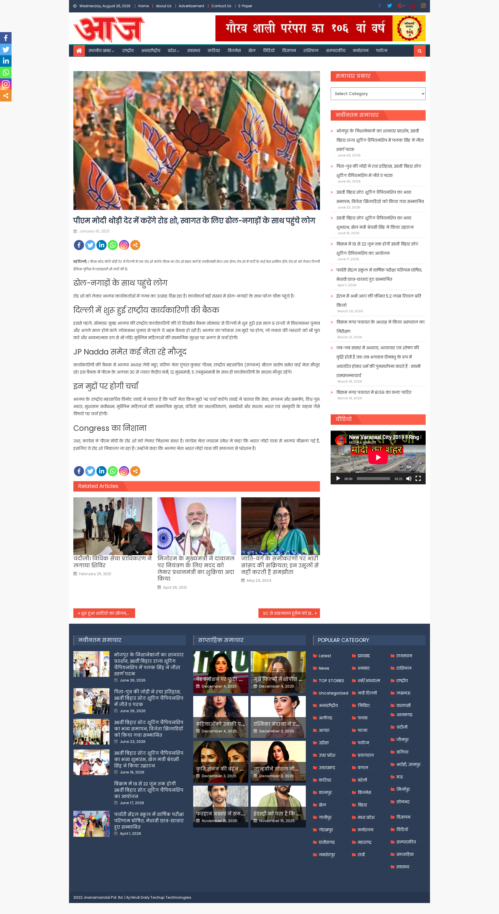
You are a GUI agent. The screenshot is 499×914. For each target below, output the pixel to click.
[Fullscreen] (418, 478)
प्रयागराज (366, 755)
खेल (252, 50)
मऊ (399, 777)
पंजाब (362, 718)
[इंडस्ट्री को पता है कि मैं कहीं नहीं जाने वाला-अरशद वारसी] (278, 803)
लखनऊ (403, 693)
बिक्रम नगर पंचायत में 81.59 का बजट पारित (373, 392)
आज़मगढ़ (404, 715)
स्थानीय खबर (100, 50)
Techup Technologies (170, 897)
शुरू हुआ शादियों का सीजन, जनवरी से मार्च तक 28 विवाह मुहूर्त (108, 613)
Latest (325, 656)
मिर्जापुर (403, 789)
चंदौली (401, 727)
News (324, 668)
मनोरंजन (360, 50)
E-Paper (245, 5)
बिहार (362, 805)
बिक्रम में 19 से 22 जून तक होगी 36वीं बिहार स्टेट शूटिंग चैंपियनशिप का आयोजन (377, 248)
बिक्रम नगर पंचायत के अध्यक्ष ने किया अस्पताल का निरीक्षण (380, 326)
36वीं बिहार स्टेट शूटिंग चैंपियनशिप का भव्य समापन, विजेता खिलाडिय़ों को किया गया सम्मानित (380, 196)
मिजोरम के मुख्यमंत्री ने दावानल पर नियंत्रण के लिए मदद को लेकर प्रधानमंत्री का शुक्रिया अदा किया (195, 568)
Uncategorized (333, 693)
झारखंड (364, 656)
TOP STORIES (331, 681)
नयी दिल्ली (367, 693)
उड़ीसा (324, 743)
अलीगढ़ (325, 718)
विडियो (269, 50)
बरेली (362, 780)
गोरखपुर (326, 830)
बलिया (402, 752)
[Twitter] (90, 245)
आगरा (324, 730)
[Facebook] (79, 245)
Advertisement (191, 5)
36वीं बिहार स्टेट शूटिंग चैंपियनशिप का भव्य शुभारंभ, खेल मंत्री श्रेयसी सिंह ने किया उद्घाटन (375, 222)
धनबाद (364, 668)
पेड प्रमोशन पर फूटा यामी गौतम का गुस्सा (240, 679)
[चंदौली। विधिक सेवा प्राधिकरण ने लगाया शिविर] (112, 526)
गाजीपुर (325, 817)
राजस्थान (404, 656)
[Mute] (409, 478)
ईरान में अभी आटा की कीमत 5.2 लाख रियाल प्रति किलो (378, 300)
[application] (378, 457)
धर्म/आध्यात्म (369, 681)
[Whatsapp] (113, 245)
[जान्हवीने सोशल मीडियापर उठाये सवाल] (278, 761)
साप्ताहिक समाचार (221, 640)
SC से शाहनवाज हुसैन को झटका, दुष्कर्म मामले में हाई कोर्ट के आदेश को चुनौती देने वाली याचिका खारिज (291, 613)
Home (143, 5)
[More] (135, 245)
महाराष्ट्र (365, 842)
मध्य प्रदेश (366, 817)
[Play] (338, 478)
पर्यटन (381, 50)
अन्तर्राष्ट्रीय (150, 50)
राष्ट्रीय (128, 50)
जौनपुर (402, 740)
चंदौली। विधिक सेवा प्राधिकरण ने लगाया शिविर (112, 562)
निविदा (364, 705)
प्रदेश (172, 50)
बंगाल (363, 768)
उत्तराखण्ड (327, 768)
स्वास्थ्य (193, 50)
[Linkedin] (101, 245)
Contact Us (221, 5)
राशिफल (311, 50)
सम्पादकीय (335, 50)
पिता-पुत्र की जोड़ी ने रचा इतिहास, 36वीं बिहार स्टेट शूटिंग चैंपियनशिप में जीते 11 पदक (378, 170)
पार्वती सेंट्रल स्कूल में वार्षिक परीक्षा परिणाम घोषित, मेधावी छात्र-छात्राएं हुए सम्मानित (379, 274)
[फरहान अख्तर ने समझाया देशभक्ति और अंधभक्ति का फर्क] (220, 804)
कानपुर (325, 792)
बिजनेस (234, 50)
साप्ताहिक (405, 854)
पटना (362, 730)
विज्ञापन (289, 50)
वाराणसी (403, 705)
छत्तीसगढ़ (327, 842)
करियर (214, 50)
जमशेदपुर (327, 855)
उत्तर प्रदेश (327, 755)
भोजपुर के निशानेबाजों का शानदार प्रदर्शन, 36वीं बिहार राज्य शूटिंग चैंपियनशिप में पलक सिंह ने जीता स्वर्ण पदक (380, 140)
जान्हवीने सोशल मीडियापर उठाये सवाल (296, 769)
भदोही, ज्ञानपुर (408, 764)
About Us (164, 5)
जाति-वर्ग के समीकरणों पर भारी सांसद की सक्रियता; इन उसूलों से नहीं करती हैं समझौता (280, 565)
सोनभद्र (402, 802)
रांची (361, 855)
